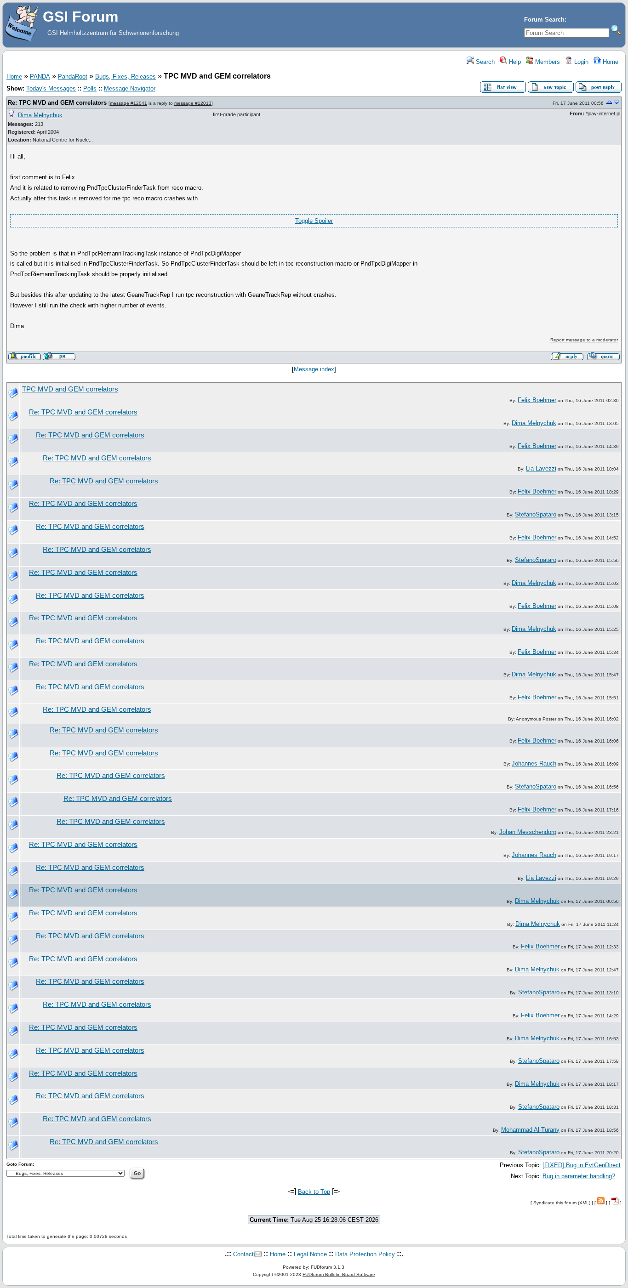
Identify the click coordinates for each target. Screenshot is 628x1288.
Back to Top (314, 1191)
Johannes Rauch (534, 763)
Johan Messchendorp (527, 831)
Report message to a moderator (584, 339)
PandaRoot (72, 76)
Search (484, 61)
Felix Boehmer (537, 400)
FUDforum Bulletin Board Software (339, 1274)
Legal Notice (310, 1254)
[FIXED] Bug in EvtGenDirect (581, 1165)
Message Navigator (129, 88)
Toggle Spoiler (314, 220)
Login (580, 61)
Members (546, 61)
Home (609, 61)
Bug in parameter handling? (578, 1176)
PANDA (40, 76)
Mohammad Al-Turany (530, 1129)
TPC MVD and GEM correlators (70, 389)
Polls (90, 88)
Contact (243, 1254)
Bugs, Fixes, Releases (125, 76)
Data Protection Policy (365, 1254)
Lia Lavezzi (541, 468)
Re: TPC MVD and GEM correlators (57, 102)
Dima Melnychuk (40, 115)
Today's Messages (51, 88)
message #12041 (128, 103)
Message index (314, 369)
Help (514, 61)
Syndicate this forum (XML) (561, 1202)
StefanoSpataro (535, 514)
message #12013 (192, 103)
